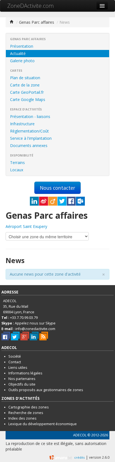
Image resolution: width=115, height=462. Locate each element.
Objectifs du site (21, 384)
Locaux (16, 169)
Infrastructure (22, 123)
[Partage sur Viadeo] (52, 201)
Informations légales (25, 373)
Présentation (21, 46)
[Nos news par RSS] (43, 336)
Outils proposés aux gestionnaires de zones (45, 390)
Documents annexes (28, 145)
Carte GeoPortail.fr (27, 92)
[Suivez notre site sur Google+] (24, 336)
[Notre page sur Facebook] (5, 336)
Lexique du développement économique (42, 424)
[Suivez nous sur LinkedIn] (34, 336)
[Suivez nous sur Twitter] (15, 336)
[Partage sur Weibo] (43, 201)
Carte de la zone (25, 85)
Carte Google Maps (27, 99)
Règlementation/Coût (29, 131)
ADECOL (80, 435)
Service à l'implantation (31, 138)
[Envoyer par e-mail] (80, 201)
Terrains (17, 162)
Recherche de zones (25, 412)
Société (14, 356)
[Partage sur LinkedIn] (34, 201)
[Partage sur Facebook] (71, 201)
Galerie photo (22, 60)
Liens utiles (17, 367)
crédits (79, 457)
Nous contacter (57, 187)
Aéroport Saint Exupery (26, 226)
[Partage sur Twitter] (62, 201)
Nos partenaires (21, 378)
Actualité (18, 53)
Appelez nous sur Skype (35, 323)
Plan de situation (25, 77)
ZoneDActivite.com (30, 5)
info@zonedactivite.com (35, 328)
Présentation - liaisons (30, 116)
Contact (14, 362)
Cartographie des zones (28, 407)
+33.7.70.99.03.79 (24, 317)
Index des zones (22, 418)
